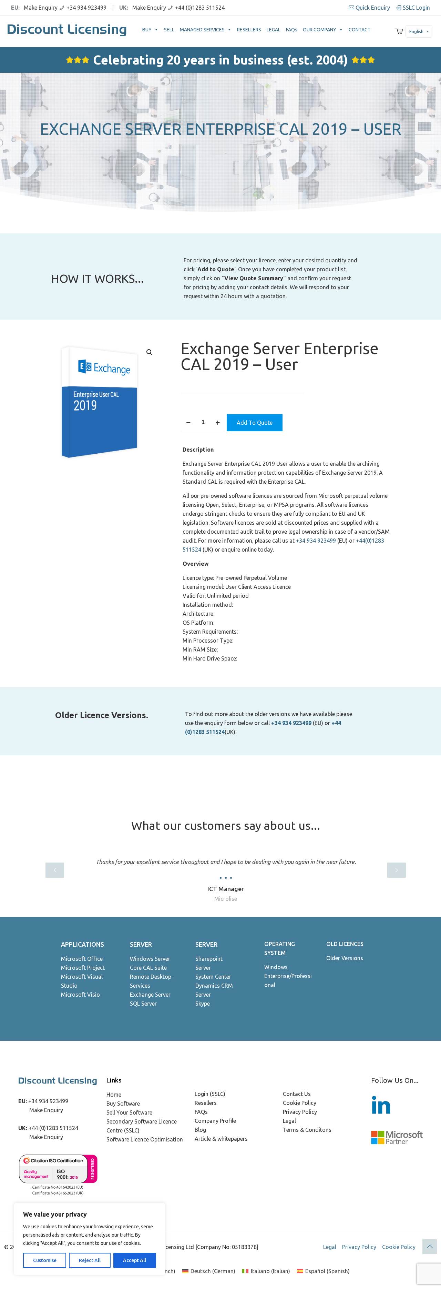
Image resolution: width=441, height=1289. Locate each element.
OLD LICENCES (344, 944)
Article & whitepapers (221, 1139)
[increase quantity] (218, 422)
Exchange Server (150, 994)
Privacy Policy (300, 1112)
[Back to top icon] (429, 1246)
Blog (200, 1130)
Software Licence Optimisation (144, 1139)
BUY (147, 29)
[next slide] (396, 870)
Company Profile (215, 1121)
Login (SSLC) (210, 1094)
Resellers (206, 1103)
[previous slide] (54, 870)
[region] (89, 1239)
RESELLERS (249, 29)
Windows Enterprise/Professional (288, 976)
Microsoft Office (82, 959)
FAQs (291, 29)
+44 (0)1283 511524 (200, 7)
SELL (169, 29)
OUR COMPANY (319, 29)
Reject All (90, 1260)
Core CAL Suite (148, 968)
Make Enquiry (41, 7)
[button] (150, 352)
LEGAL (273, 29)
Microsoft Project (83, 968)
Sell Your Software (129, 1112)
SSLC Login (415, 7)
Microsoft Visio (80, 994)
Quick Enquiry (373, 7)
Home (113, 1094)
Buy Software (123, 1103)
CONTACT (360, 29)
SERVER (141, 944)
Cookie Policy (299, 1103)
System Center (213, 977)
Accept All (134, 1260)
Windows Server (150, 959)
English (416, 31)
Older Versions (344, 958)
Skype (202, 1003)
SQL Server (143, 1003)
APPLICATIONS (82, 944)
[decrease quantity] (188, 422)
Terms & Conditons (307, 1130)
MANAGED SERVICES (202, 29)
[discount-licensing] (68, 31)
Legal (289, 1121)
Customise (45, 1260)
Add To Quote (255, 423)
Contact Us (297, 1094)
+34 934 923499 (86, 7)
